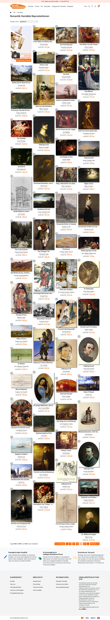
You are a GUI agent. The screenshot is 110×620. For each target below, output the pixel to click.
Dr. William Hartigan (88, 534)
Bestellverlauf (37, 581)
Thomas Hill (21, 85)
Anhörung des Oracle (88, 251)
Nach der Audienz (66, 290)
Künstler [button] (30, 6)
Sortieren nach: (14, 21)
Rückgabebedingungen (16, 593)
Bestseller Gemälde (61, 581)
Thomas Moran (66, 332)
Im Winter (21, 364)
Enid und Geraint (66, 394)
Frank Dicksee (21, 141)
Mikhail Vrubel (21, 317)
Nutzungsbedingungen (62, 587)
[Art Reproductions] (80, 609)
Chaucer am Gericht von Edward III (21, 428)
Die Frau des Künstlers (44, 106)
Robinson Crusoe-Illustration (43, 363)
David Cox (89, 395)
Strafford (21, 167)
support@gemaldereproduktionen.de (89, 607)
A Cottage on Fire (66, 157)
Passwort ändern (38, 587)
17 (73, 544)
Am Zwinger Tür (44, 251)
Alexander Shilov (44, 67)
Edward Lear (21, 457)
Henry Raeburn (43, 475)
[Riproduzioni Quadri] (81, 609)
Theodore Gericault (66, 47)
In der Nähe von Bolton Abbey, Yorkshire (43, 42)
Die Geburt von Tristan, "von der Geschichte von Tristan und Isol (43, 504)
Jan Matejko (66, 132)
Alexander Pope (43, 254)
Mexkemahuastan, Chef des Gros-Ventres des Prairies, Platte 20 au (88, 432)
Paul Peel (44, 436)
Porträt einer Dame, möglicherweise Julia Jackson (66, 524)
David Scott (43, 186)
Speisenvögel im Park (44, 433)
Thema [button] (37, 6)
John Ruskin (21, 214)
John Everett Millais (43, 408)
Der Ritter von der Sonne (89, 44)
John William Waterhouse (88, 94)
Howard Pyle (44, 296)
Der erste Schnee (21, 250)
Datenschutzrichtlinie (62, 584)
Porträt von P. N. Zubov (88, 327)
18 (77, 544)
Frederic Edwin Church (66, 252)
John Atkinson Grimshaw (21, 366)
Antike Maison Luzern (21, 211)
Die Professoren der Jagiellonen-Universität (66, 129)
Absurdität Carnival (44, 319)
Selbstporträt (44, 145)
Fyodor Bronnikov (89, 471)
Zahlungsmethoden (15, 587)
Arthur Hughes (88, 47)
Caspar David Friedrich (21, 252)
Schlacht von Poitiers (88, 497)
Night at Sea (88, 184)
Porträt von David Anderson (44, 472)
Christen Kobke (66, 103)
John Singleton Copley (66, 424)
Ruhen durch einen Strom (21, 83)
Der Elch (66, 74)
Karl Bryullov (66, 453)
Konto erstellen (37, 590)
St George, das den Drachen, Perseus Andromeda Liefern (21, 110)
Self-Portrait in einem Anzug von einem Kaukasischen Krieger (88, 131)
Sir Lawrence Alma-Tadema (66, 292)
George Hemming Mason (21, 275)
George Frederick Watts (66, 526)
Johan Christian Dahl (89, 160)
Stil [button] (42, 6)
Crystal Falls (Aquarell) (66, 329)
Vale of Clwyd (89, 392)
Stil (14, 12)
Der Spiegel (21, 138)
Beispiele (70, 6)
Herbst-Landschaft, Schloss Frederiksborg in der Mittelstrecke (66, 100)
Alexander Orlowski (88, 133)
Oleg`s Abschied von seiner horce (66, 183)
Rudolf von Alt (66, 227)
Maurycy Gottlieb (44, 147)
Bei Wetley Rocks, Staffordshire (21, 273)
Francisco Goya (88, 229)
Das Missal (89, 91)
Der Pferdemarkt (66, 45)
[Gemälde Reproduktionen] (83, 609)
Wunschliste (36, 584)
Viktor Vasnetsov (66, 186)
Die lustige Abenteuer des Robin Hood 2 (43, 293)
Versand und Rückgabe (17, 590)
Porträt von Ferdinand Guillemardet (21, 523)
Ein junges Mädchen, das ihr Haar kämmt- (43, 405)
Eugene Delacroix (21, 113)
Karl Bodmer (88, 434)
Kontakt (12, 581)
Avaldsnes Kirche (44, 209)
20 (85, 544)
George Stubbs (66, 77)
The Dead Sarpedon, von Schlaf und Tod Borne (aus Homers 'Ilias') (43, 183)
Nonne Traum (66, 450)
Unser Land (44, 65)
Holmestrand (88, 158)
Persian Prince (21, 315)
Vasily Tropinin (89, 329)
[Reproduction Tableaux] (85, 609)
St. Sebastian (88, 289)
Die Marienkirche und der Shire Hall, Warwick (21, 480)
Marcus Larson (88, 186)
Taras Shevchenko (88, 291)
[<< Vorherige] (59, 544)
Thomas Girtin (44, 44)
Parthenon (66, 249)
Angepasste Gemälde (59, 6)
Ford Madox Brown (21, 430)
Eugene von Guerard (21, 341)
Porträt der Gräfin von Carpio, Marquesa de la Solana (88, 227)
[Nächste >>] (95, 544)
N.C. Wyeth (44, 365)
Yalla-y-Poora (21, 339)
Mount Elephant (21, 389)
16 (70, 544)
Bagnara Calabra (21, 454)
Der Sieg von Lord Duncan (66, 421)
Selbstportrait (89, 366)
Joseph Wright (66, 159)
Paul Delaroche (21, 169)
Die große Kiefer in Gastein (66, 224)
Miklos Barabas (43, 109)
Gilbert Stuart (89, 537)
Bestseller (47, 6)
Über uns (12, 584)
